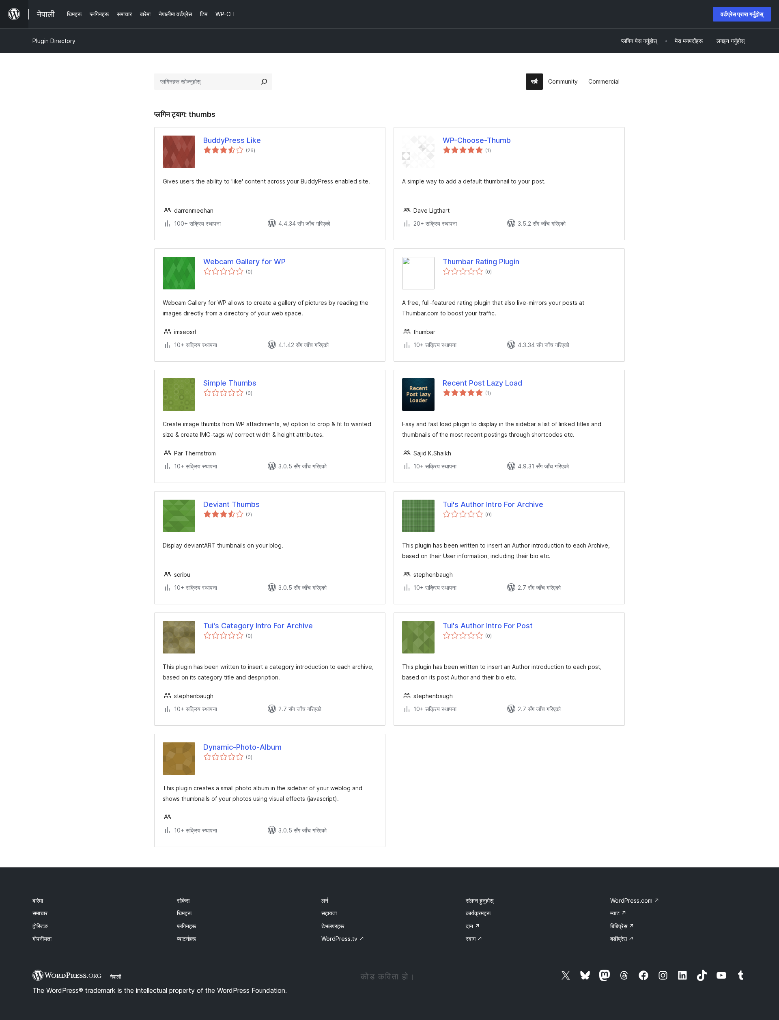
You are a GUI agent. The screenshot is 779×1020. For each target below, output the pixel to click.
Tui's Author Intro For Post (488, 625)
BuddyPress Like (232, 140)
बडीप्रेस (622, 938)
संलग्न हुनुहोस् (479, 900)
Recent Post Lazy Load (482, 383)
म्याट (618, 913)
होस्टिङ (40, 926)
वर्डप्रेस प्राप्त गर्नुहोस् (742, 14)
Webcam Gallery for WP (244, 261)
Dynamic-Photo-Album (242, 747)
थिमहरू (184, 913)
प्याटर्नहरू (186, 938)
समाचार (39, 913)
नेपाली (115, 976)
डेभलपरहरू (332, 926)
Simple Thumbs (229, 383)
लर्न (324, 900)
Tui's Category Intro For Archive (258, 625)
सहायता (329, 913)
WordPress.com (634, 900)
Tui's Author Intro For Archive (493, 504)
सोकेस (183, 900)
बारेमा (37, 900)
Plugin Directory (53, 40)
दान (473, 926)
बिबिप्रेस (622, 926)
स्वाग (474, 938)
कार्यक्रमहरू (478, 913)
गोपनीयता (42, 938)
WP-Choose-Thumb (477, 140)
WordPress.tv (342, 938)
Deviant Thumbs (231, 504)
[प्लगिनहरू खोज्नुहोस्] (264, 81)
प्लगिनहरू (186, 926)
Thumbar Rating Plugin (481, 261)
